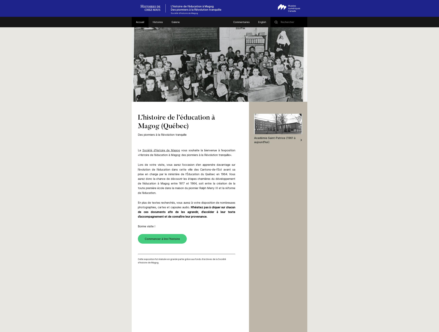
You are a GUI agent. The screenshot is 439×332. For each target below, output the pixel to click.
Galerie (175, 22)
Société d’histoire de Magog (161, 150)
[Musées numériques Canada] (289, 8)
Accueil (140, 22)
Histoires (158, 22)
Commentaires (241, 22)
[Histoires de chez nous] (152, 8)
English (262, 22)
